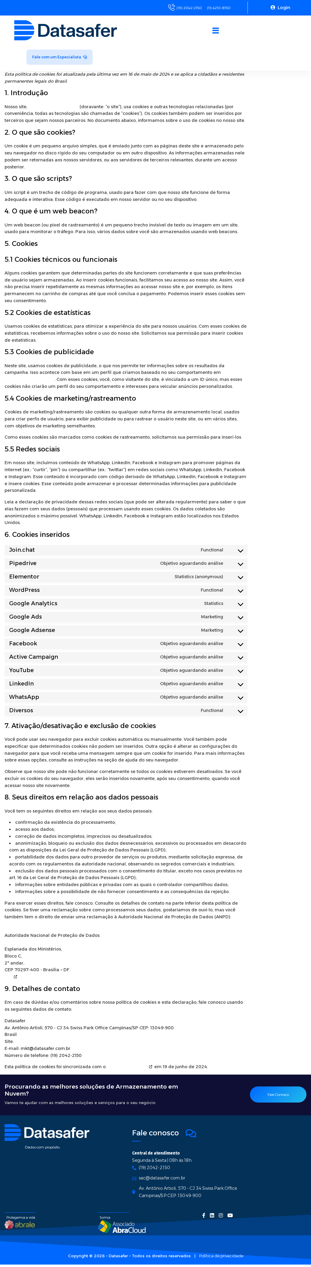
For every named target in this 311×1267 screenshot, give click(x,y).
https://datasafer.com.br (53, 106)
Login (283, 7)
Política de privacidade (221, 1255)
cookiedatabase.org (127, 1066)
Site (8, 976)
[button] (215, 31)
